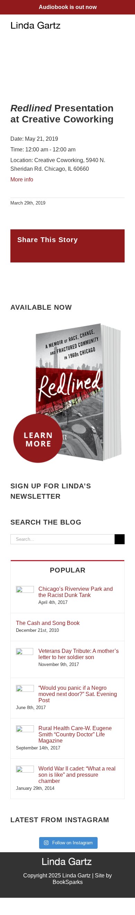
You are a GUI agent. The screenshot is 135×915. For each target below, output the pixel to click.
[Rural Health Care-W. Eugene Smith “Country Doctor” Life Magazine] (25, 729)
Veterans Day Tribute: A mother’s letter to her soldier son (78, 654)
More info (21, 179)
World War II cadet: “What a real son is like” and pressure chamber (77, 775)
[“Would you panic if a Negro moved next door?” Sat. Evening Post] (25, 688)
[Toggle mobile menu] (122, 25)
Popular (68, 570)
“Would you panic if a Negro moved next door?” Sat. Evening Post (77, 694)
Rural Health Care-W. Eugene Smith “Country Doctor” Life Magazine (75, 734)
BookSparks (68, 882)
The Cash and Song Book (48, 623)
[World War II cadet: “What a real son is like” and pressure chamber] (25, 769)
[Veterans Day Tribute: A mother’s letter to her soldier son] (24, 651)
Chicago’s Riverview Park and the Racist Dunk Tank (75, 592)
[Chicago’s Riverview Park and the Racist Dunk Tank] (25, 589)
